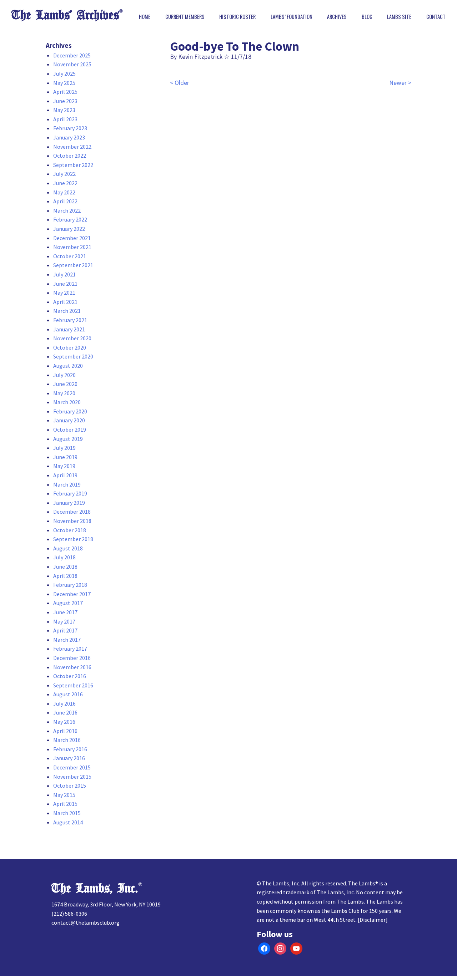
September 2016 (73, 685)
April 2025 (65, 91)
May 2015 (64, 794)
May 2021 (64, 292)
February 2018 (70, 584)
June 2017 (65, 612)
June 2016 (65, 712)
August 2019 (68, 438)
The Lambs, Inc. (94, 888)
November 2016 (72, 667)
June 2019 (65, 457)
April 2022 (65, 201)
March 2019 (67, 484)
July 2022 (64, 173)
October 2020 (69, 347)
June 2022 (65, 183)
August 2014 (68, 822)
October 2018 (69, 530)
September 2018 (73, 539)
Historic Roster (237, 16)
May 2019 (64, 465)
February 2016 (70, 749)
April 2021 (65, 301)
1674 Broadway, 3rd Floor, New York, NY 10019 (106, 904)
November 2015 (72, 776)
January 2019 (69, 502)
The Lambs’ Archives (65, 15)
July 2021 (64, 274)
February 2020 (70, 411)
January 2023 (69, 137)
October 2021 (69, 256)
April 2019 (65, 475)
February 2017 (70, 648)
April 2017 (65, 630)
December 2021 (72, 238)
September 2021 (73, 265)
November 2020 (72, 338)
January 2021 (69, 329)
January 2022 (69, 228)
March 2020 (67, 402)
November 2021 (72, 246)
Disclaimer (373, 919)
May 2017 (64, 621)
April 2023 (65, 119)
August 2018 (68, 548)
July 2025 (64, 73)
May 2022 (64, 192)
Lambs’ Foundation (291, 16)
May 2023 (64, 109)
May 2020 (64, 393)
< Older (179, 83)
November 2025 (72, 64)
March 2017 (67, 639)
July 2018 (64, 557)
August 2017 (68, 602)
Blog (367, 16)
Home (144, 16)
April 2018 (65, 575)
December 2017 (72, 594)
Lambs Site (399, 16)
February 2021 (70, 320)
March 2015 (67, 813)
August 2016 (68, 694)
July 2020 (64, 374)
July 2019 (64, 447)
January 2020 (69, 420)
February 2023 (70, 128)
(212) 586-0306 (69, 913)
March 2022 (67, 210)
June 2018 (65, 566)
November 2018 (72, 520)
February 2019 (70, 493)
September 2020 (73, 356)
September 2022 (73, 164)
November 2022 (72, 146)
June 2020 (65, 383)
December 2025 (72, 55)
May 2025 (64, 82)
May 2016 (64, 721)
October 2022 (69, 155)
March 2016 (67, 739)
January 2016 (69, 758)
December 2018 (72, 511)
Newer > (400, 83)
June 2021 (65, 283)
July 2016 (64, 703)
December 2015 (72, 767)
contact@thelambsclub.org (85, 922)
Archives (337, 16)
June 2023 (65, 101)
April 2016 (65, 730)
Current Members (185, 16)
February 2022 (70, 219)
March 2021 (67, 310)
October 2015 (69, 785)
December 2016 (72, 657)
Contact (436, 16)
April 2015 (65, 803)
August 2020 (68, 365)
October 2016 (69, 676)
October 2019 (69, 429)
